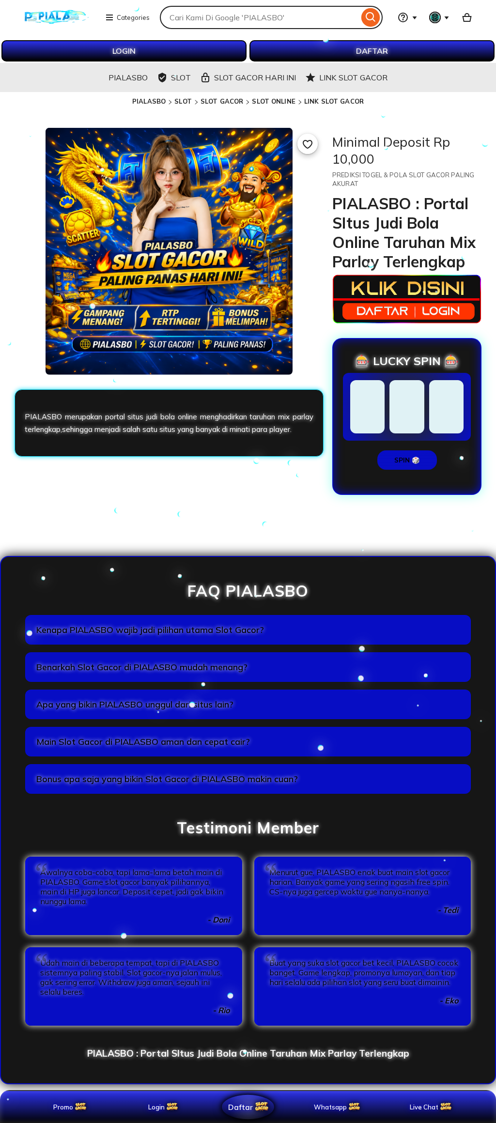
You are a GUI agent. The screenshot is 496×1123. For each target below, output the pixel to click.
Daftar (240, 1106)
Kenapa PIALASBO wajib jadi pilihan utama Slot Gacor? (150, 629)
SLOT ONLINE (273, 101)
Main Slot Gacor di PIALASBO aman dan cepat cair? (143, 741)
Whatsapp (332, 1107)
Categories (133, 17)
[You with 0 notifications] (439, 17)
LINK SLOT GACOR (334, 101)
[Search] (371, 17)
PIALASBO (149, 101)
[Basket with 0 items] (467, 17)
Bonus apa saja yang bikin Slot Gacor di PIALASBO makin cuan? (167, 779)
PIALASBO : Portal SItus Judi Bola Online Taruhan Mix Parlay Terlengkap (248, 1053)
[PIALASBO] (56, 23)
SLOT (183, 101)
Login (156, 1107)
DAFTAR (372, 51)
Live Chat (424, 1107)
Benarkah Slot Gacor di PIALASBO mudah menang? (142, 667)
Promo (63, 1107)
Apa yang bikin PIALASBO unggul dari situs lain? (134, 704)
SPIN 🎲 (407, 460)
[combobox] (259, 17)
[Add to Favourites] (307, 144)
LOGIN (124, 51)
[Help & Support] (407, 17)
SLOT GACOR (222, 101)
